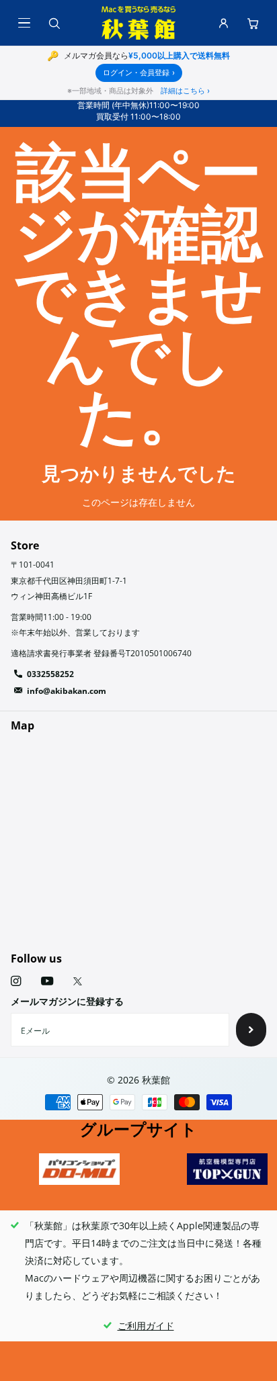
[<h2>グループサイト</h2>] (79, 1169)
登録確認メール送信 (251, 1029)
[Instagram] (16, 981)
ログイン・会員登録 (139, 72)
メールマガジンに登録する (67, 1001)
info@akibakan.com (66, 691)
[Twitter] (77, 981)
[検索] (53, 22)
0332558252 (50, 674)
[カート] (252, 22)
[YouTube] (47, 981)
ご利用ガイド (146, 1325)
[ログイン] (223, 22)
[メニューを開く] (24, 22)
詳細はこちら (185, 90)
